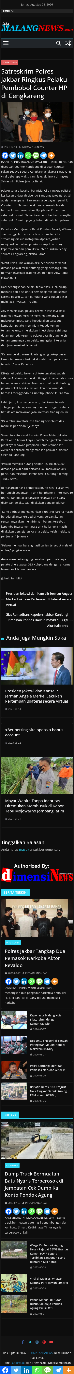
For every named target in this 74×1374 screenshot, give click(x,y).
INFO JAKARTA (12, 942)
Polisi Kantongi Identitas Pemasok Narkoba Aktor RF (48, 1068)
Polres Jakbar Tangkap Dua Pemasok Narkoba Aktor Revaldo (35, 958)
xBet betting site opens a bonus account (34, 732)
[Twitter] (12, 155)
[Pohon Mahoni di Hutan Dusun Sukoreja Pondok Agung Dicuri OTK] (14, 1306)
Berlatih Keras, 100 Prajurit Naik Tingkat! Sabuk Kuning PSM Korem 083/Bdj (48, 1091)
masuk (24, 849)
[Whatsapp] (28, 155)
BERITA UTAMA (10, 62)
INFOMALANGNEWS (33, 147)
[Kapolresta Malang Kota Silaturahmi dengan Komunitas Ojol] (14, 1022)
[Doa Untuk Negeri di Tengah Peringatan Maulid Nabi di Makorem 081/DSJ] (14, 1047)
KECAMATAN (12, 1165)
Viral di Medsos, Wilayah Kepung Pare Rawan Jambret (49, 1281)
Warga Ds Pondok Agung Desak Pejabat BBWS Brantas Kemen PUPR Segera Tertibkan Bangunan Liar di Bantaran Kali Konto (49, 1253)
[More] (51, 155)
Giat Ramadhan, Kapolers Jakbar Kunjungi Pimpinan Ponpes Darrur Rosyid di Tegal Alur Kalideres (37, 620)
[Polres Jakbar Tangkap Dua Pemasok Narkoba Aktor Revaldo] (37, 918)
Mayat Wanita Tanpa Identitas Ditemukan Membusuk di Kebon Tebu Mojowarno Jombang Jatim (35, 806)
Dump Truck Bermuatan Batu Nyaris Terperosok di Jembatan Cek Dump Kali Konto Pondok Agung (34, 1184)
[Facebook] (5, 155)
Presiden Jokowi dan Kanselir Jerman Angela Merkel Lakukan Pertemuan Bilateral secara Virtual (39, 599)
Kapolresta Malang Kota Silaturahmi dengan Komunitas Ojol (46, 1019)
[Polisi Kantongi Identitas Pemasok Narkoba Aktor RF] (14, 1070)
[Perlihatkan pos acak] (68, 43)
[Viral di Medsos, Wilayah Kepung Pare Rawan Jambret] (14, 1283)
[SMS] (35, 155)
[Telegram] (43, 155)
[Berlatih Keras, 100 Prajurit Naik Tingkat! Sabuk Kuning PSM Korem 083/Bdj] (14, 1094)
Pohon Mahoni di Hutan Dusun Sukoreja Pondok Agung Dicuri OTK (46, 1304)
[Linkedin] (20, 155)
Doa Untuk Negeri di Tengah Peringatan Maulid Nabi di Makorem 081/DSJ (49, 1045)
